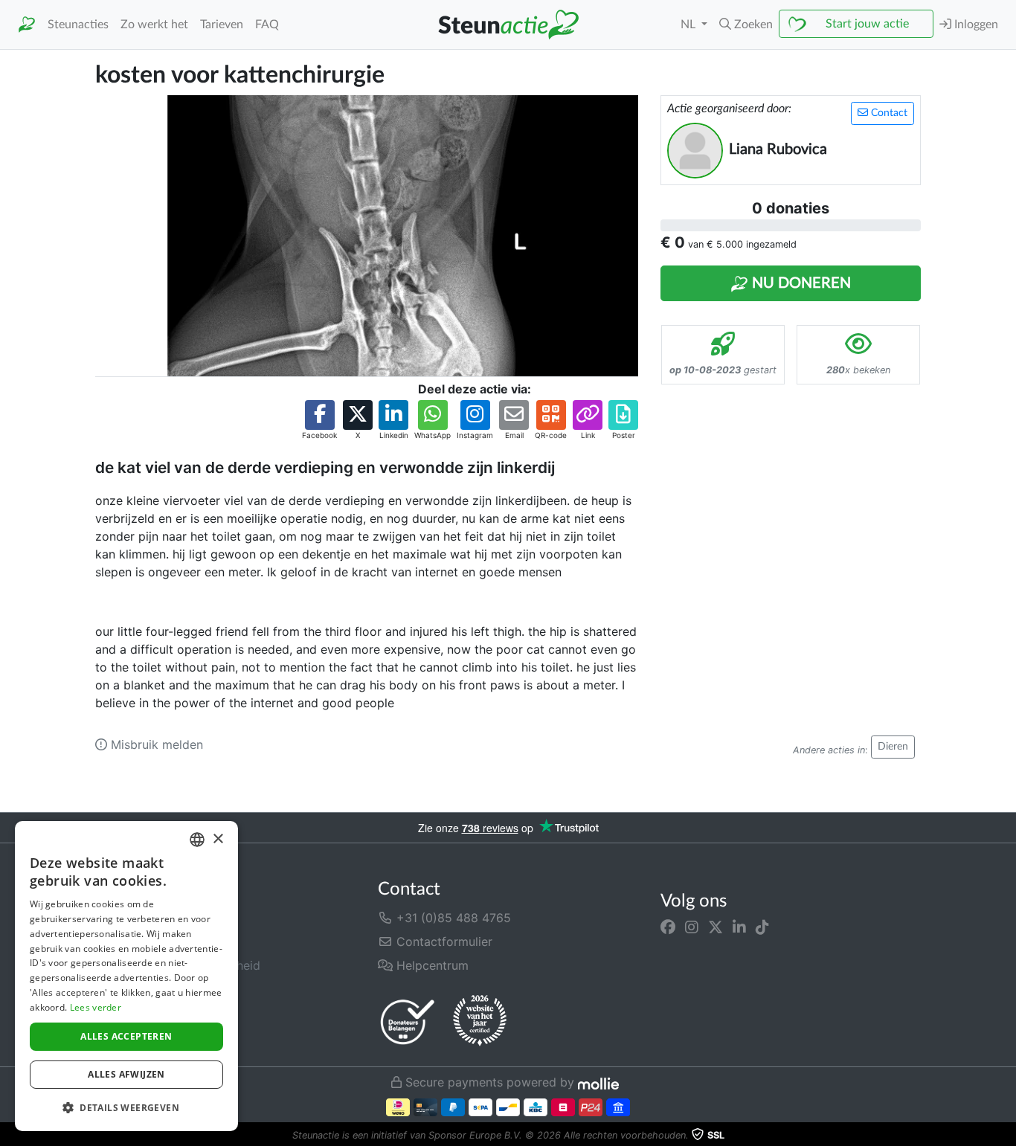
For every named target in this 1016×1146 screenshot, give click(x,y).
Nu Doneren (799, 283)
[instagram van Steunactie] (691, 926)
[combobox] (197, 839)
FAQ (267, 24)
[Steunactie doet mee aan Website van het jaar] (480, 1021)
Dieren (893, 746)
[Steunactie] (27, 25)
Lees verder (95, 1007)
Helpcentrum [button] (431, 965)
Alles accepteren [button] (126, 1036)
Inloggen (974, 24)
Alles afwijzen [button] (126, 1074)
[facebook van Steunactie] (667, 926)
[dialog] (126, 976)
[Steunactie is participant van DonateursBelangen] (407, 1021)
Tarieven (221, 24)
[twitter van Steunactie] (715, 926)
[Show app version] (1005, 1135)
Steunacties (78, 24)
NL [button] (689, 24)
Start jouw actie (867, 24)
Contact (887, 113)
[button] (746, 24)
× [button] (217, 839)
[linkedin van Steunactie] (739, 926)
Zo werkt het (154, 24)
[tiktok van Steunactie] (762, 926)
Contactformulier (442, 941)
